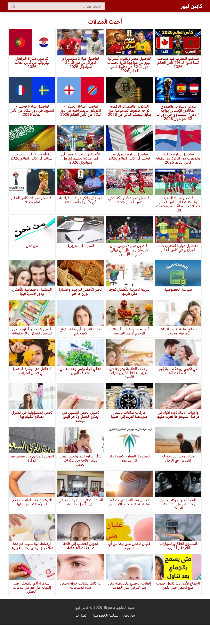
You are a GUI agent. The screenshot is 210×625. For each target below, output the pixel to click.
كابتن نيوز (191, 6)
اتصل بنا (81, 615)
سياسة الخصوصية (105, 615)
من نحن (129, 615)
